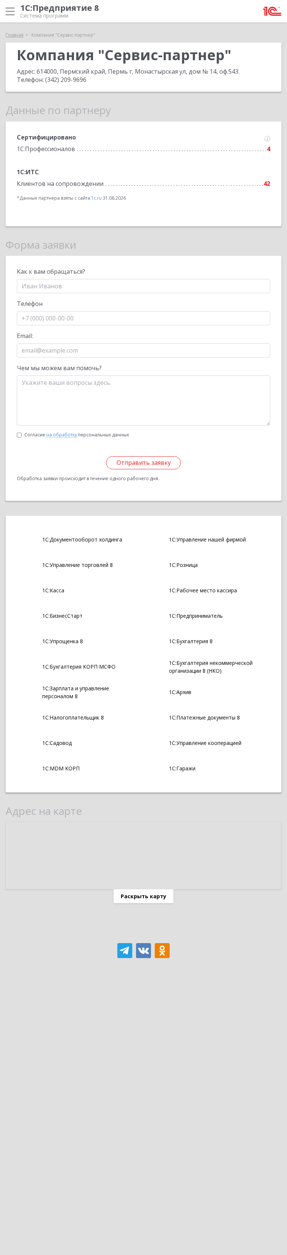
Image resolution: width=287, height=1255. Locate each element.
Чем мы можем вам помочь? (59, 368)
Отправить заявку (144, 462)
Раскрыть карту (143, 896)
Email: (25, 336)
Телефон (30, 304)
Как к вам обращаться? (51, 271)
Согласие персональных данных (76, 435)
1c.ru (96, 198)
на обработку (61, 435)
